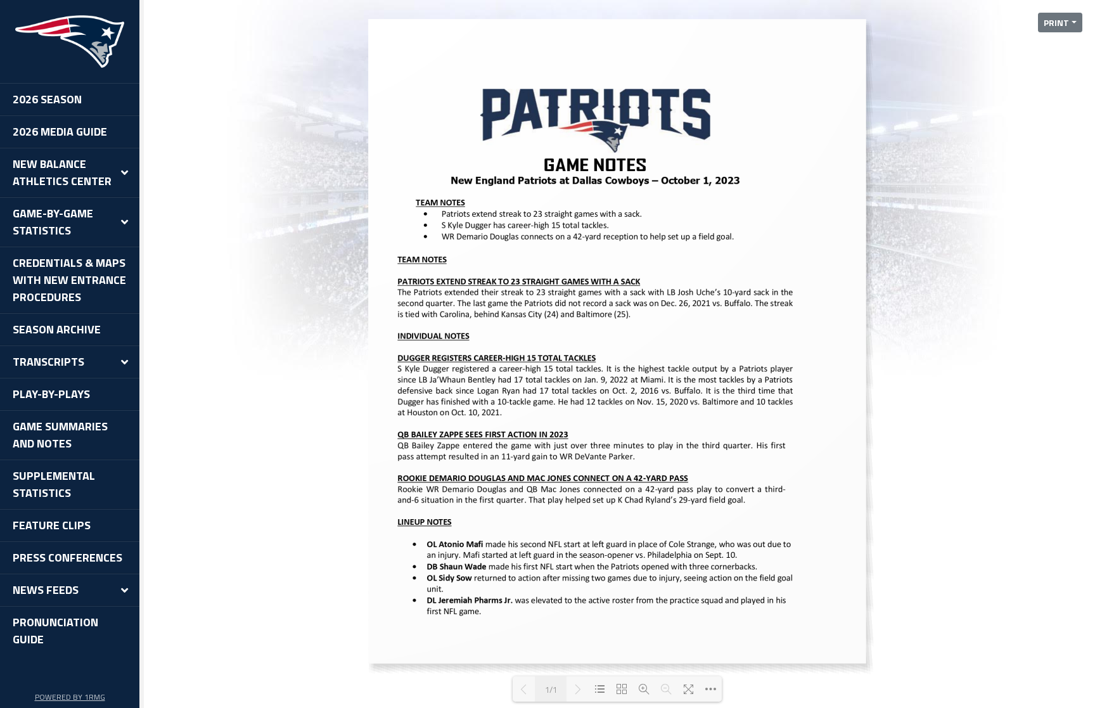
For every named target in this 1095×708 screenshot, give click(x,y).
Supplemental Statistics (54, 484)
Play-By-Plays (51, 393)
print (1056, 22)
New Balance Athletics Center (62, 172)
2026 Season (47, 99)
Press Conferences (67, 557)
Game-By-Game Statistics (53, 222)
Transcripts (48, 361)
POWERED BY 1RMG (70, 697)
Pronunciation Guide (55, 631)
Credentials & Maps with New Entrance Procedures (69, 280)
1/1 (551, 689)
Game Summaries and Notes (60, 435)
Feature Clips (52, 525)
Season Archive (57, 329)
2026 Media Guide (60, 131)
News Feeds (46, 589)
